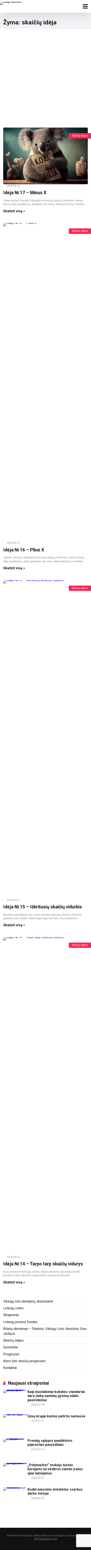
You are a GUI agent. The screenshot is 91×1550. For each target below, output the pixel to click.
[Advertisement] (45, 76)
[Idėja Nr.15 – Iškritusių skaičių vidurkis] (45, 739)
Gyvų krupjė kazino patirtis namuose (56, 1416)
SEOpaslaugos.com (45, 1538)
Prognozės (11, 1354)
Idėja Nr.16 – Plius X (23, 549)
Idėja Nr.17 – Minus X (25, 192)
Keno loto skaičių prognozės (24, 1361)
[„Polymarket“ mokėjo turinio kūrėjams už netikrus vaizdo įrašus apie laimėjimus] (15, 1463)
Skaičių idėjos (80, 135)
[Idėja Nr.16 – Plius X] (45, 382)
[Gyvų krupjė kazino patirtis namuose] (15, 1414)
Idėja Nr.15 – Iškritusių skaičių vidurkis (42, 906)
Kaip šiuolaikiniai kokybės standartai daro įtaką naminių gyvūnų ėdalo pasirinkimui (56, 1396)
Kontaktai (10, 1368)
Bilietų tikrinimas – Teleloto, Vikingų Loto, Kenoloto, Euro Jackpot (45, 1331)
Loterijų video (13, 1308)
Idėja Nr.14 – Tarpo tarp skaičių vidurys (43, 1263)
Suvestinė (10, 1347)
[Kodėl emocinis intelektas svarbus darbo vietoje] (15, 1487)
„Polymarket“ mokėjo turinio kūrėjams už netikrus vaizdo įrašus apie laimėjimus (55, 1469)
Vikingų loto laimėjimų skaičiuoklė (28, 1301)
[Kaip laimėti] (11, 3)
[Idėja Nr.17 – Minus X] (45, 156)
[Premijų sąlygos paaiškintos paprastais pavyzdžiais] (15, 1438)
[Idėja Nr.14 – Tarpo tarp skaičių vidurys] (45, 1096)
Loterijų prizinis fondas (20, 1322)
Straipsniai (11, 1315)
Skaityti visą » (14, 211)
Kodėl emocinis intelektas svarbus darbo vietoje (55, 1491)
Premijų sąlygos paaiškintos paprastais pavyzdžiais (50, 1443)
